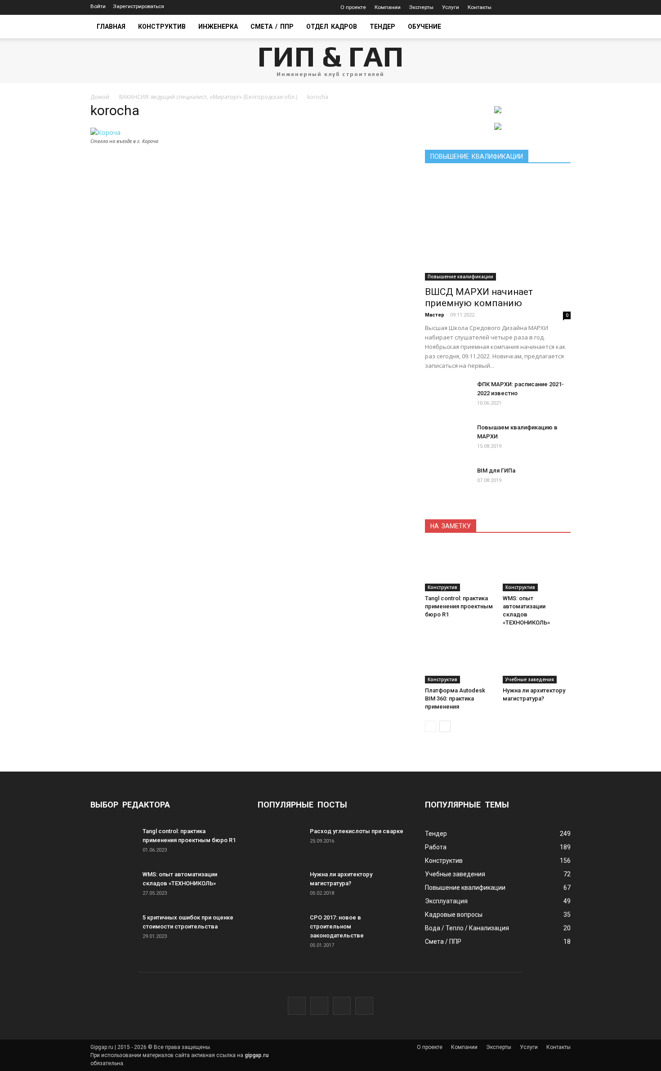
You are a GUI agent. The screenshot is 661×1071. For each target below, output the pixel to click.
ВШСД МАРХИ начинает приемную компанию (479, 297)
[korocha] (105, 132)
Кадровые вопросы (453, 914)
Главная (111, 26)
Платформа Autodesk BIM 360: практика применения (455, 698)
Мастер (434, 315)
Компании (388, 7)
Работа (436, 847)
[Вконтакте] (523, 7)
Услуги (450, 7)
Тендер (382, 26)
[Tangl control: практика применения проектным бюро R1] (459, 567)
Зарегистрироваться (138, 6)
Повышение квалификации (460, 276)
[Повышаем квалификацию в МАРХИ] (447, 439)
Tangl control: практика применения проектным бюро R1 (459, 606)
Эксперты (421, 7)
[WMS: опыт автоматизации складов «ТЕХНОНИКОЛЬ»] (537, 567)
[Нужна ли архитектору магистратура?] (537, 660)
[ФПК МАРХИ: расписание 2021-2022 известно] (447, 395)
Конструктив (162, 26)
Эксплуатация (446, 901)
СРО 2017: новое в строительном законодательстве (337, 926)
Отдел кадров (331, 26)
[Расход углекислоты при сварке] (280, 842)
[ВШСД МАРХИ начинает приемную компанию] (498, 228)
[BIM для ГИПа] (447, 482)
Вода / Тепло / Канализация (467, 928)
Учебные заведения (529, 679)
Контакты (479, 7)
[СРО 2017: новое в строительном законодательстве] (280, 929)
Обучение (424, 26)
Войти (98, 6)
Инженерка (218, 26)
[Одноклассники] (550, 7)
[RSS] (564, 7)
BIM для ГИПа (496, 470)
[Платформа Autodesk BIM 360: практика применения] (459, 660)
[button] (560, 26)
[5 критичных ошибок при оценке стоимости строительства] (112, 929)
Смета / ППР (272, 26)
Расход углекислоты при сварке (356, 831)
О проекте (353, 7)
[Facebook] (537, 7)
